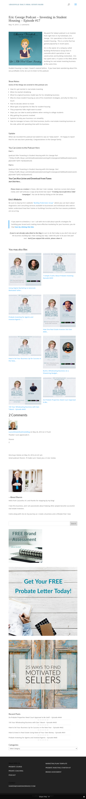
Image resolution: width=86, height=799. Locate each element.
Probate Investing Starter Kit (58, 768)
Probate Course (15, 767)
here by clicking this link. (24, 227)
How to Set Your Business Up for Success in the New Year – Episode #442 (36, 727)
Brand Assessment (53, 772)
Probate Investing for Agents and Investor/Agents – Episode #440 (33, 738)
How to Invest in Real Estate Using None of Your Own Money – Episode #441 (37, 732)
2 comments (24, 25)
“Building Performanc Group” (43, 203)
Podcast (12, 775)
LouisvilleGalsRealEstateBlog (19, 432)
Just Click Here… (15, 181)
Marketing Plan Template (56, 763)
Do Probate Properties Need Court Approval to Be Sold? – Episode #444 (35, 717)
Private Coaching (16, 771)
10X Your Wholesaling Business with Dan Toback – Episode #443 (33, 722)
